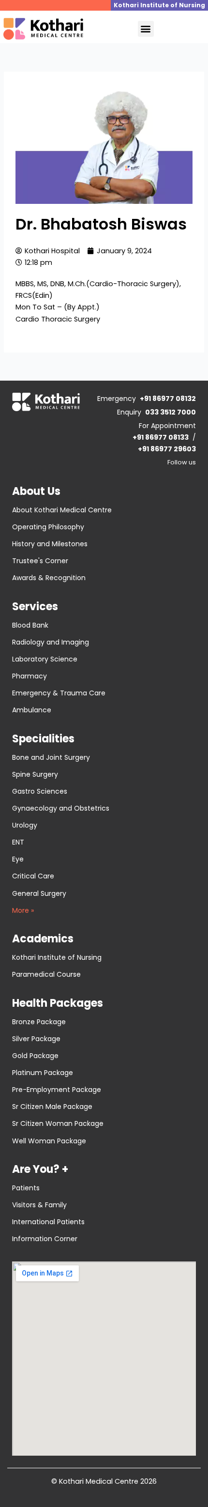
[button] (146, 29)
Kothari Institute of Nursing (159, 5)
